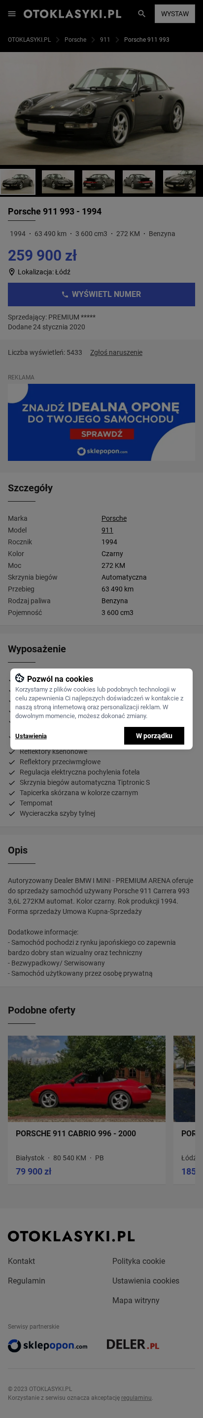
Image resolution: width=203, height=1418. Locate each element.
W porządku (154, 736)
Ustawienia (31, 736)
